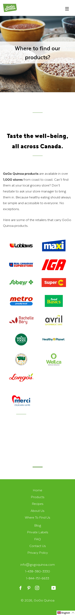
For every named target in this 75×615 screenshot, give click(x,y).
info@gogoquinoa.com (37, 564)
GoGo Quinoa (44, 600)
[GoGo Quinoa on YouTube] (54, 588)
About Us (37, 510)
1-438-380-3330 (37, 571)
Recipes (37, 503)
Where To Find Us (37, 517)
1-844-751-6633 (37, 578)
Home (37, 490)
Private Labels (37, 532)
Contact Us (37, 545)
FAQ (37, 539)
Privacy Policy (37, 552)
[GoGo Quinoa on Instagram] (37, 588)
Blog (37, 525)
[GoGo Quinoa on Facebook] (21, 588)
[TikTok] (46, 588)
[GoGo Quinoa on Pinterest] (29, 588)
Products (37, 497)
